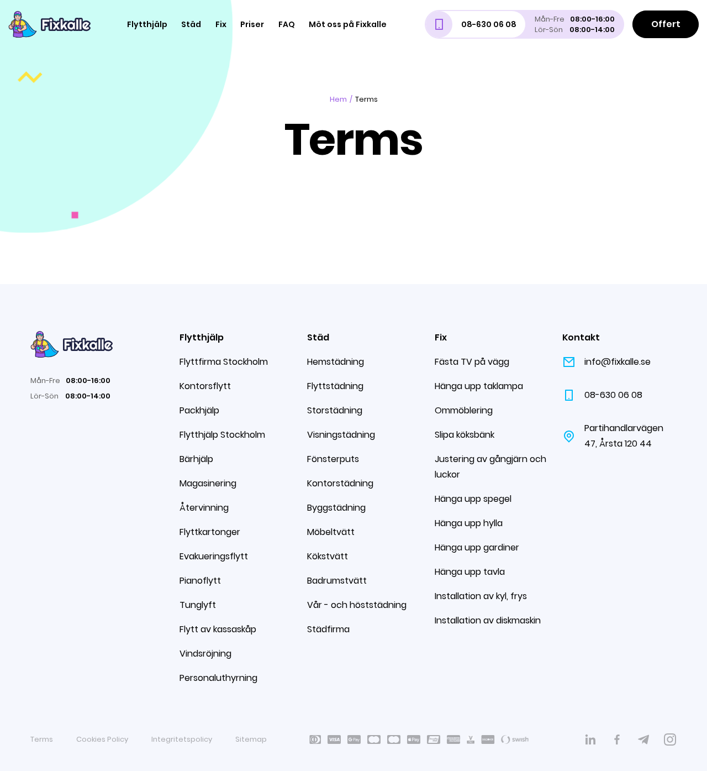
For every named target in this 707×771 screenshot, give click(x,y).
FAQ (286, 24)
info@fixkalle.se (617, 361)
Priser (252, 24)
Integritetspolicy (181, 739)
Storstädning (334, 410)
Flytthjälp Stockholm (222, 434)
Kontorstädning (340, 483)
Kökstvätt (327, 556)
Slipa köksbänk (464, 434)
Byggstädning (336, 507)
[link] (590, 739)
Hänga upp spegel (473, 498)
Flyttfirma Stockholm (224, 361)
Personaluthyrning (218, 678)
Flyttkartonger (210, 532)
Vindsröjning (205, 653)
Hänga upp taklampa (479, 386)
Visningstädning (341, 434)
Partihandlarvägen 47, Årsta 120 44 (623, 436)
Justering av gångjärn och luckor (490, 467)
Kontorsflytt (205, 386)
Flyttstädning (335, 386)
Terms (41, 739)
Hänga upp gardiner (477, 547)
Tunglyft (198, 605)
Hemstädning (335, 361)
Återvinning (204, 507)
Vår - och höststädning (357, 605)
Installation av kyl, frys (481, 596)
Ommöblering (464, 410)
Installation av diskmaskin (488, 620)
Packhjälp (199, 410)
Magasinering (208, 483)
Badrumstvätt (337, 580)
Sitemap (251, 739)
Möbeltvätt (331, 532)
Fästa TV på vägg (472, 361)
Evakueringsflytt (214, 556)
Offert (665, 24)
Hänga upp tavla (470, 571)
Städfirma (328, 629)
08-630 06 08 (613, 395)
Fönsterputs (333, 459)
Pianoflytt (200, 580)
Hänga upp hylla (469, 523)
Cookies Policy (102, 739)
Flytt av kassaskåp (218, 629)
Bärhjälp (196, 459)
